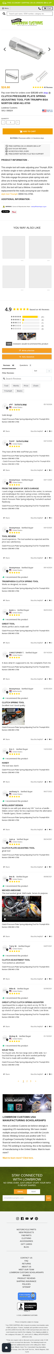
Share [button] (7, 431)
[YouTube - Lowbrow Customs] (27, 1218)
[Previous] (5, 49)
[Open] (6, 1347)
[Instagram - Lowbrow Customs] (17, 1218)
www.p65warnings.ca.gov (38, 206)
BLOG (26, 1247)
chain (35, 385)
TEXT (33, 1192)
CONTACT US (26, 1258)
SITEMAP (26, 1287)
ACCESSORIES (26, 1241)
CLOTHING (26, 1238)
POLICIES (26, 1284)
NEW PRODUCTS (26, 1232)
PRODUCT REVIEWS (26, 1278)
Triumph (8, 391)
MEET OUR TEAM (26, 1269)
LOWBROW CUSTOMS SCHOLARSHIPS (26, 1272)
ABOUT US (26, 1267)
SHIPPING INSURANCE (26, 1281)
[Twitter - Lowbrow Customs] (31, 1218)
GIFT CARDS (26, 1244)
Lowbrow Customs (9, 108)
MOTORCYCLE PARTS (26, 1229)
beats (19, 391)
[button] (46, 431)
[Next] (49, 49)
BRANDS (26, 1275)
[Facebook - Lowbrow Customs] (22, 1218)
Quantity (5, 118)
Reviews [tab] (6, 365)
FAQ (26, 1261)
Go (48, 1198)
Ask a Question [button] (28, 357)
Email (20, 1192)
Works (16, 385)
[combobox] (30, 14)
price (26, 385)
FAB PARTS (26, 1235)
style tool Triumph (9, 194)
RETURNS (26, 1264)
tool (6, 385)
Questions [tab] (24, 365)
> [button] (35, 1081)
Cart (49, 8)
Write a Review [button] (28, 350)
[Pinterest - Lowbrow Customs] (36, 1218)
